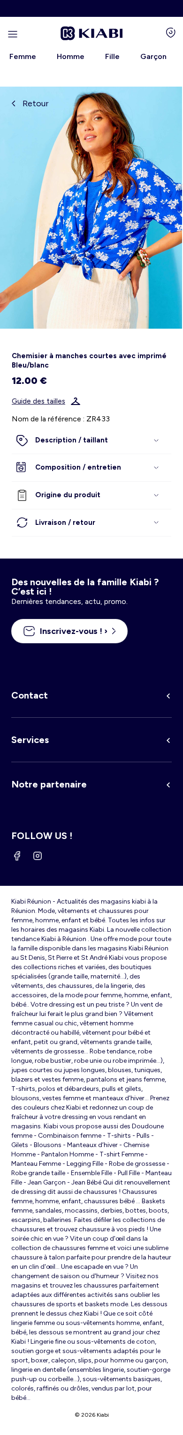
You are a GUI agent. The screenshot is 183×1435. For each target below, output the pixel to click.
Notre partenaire (49, 784)
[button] (91, 440)
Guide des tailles (38, 401)
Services (30, 739)
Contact (29, 695)
